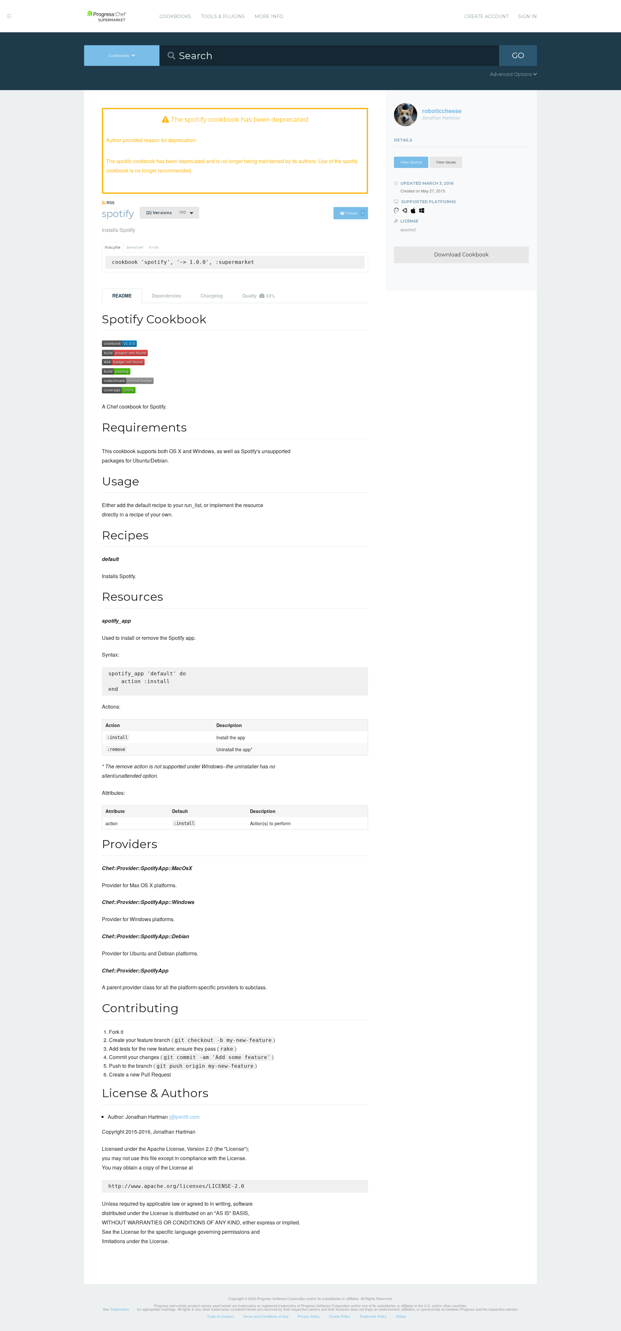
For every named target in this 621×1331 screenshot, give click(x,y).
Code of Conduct (220, 1316)
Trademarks (119, 1309)
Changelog (212, 295)
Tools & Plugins (223, 16)
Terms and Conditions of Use (266, 1316)
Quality (258, 295)
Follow (354, 213)
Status (401, 1316)
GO (518, 55)
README (122, 295)
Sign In (527, 16)
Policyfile (112, 247)
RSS (109, 202)
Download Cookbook (461, 255)
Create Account (486, 16)
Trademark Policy (373, 1316)
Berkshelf (134, 247)
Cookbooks (175, 16)
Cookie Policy (339, 1316)
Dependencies (166, 295)
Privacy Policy (309, 1316)
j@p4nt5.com (184, 1116)
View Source (411, 162)
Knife (153, 247)
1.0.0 (166, 212)
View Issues (446, 162)
